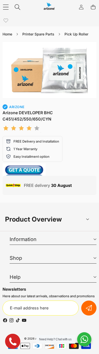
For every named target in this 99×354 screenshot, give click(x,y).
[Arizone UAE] (49, 7)
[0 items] (93, 7)
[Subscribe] (88, 308)
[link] (5, 20)
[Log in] (81, 7)
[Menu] (5, 7)
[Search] (17, 7)
